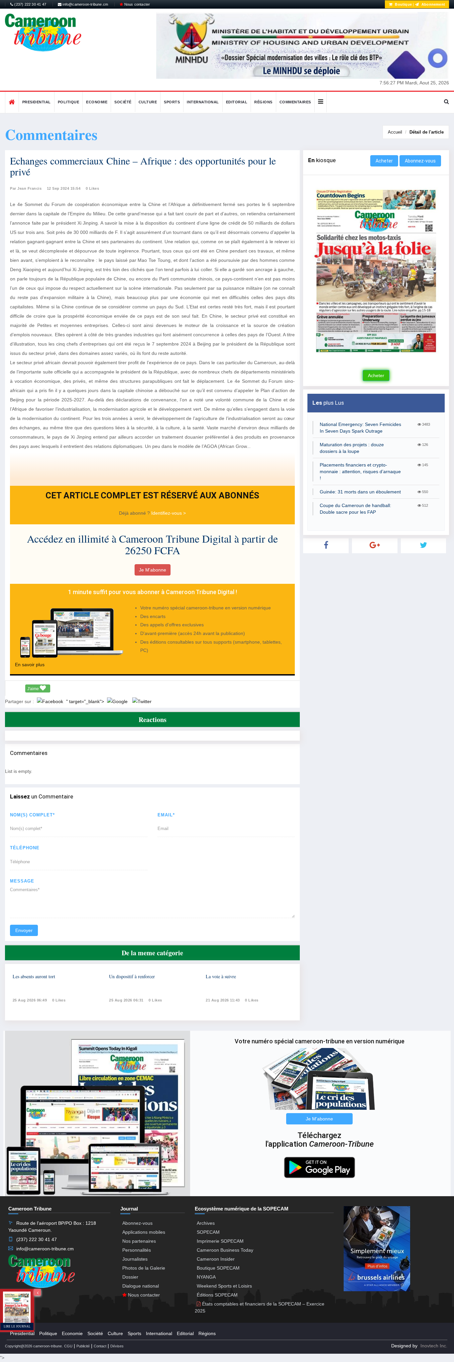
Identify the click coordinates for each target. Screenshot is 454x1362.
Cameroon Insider (216, 1259)
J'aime (33, 688)
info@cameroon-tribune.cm (84, 4)
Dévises (117, 1346)
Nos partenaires (139, 1241)
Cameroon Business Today (225, 1250)
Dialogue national (140, 1286)
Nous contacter (136, 4)
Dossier (130, 1277)
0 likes (59, 1000)
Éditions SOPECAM (217, 1295)
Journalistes (135, 1259)
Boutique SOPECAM (218, 1268)
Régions (263, 102)
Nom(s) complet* (32, 814)
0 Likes (92, 188)
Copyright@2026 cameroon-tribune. (34, 1346)
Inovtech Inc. (433, 1345)
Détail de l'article (426, 132)
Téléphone (25, 847)
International (203, 102)
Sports (172, 102)
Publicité (83, 1346)
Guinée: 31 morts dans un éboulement (360, 491)
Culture (148, 102)
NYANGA (206, 1277)
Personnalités (136, 1250)
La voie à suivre (221, 976)
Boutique (403, 4)
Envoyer (24, 930)
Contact (100, 1346)
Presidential (36, 102)
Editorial (237, 102)
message (22, 881)
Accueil (395, 132)
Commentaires (295, 102)
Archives (206, 1223)
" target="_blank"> (85, 701)
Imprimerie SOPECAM (220, 1241)
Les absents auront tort (34, 976)
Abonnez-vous (420, 160)
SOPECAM (208, 1232)
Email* (166, 814)
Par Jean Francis (26, 188)
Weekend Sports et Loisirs (224, 1286)
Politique (68, 102)
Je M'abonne (152, 570)
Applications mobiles (143, 1232)
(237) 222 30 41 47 (29, 4)
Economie (96, 102)
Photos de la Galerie (143, 1268)
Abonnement (432, 4)
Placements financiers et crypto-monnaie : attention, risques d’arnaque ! (360, 471)
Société (123, 102)
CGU (68, 1346)
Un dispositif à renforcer (132, 976)
